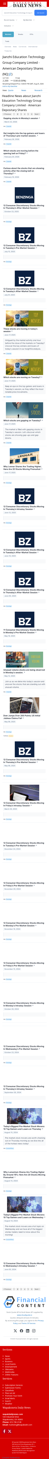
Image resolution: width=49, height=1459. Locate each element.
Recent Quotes (9, 20)
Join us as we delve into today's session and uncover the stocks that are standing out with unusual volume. (25, 684)
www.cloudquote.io (24, 1315)
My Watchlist (27, 20)
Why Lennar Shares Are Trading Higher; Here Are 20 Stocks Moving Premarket (23, 467)
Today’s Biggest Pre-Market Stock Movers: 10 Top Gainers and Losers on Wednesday (24, 1216)
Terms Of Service (28, 1323)
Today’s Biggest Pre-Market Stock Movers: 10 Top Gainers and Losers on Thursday (24, 1127)
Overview (8, 47)
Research (38, 90)
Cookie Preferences (27, 1448)
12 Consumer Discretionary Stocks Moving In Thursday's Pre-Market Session (23, 760)
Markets (8, 34)
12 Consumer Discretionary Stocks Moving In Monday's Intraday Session (23, 1004)
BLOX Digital (23, 1453)
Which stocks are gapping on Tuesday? (23, 420)
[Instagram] (33, 1331)
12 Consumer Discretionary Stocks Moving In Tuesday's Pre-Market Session (23, 246)
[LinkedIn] (27, 1331)
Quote (10, 90)
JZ (10, 74)
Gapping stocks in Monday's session (21, 118)
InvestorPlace (10, 1148)
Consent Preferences (11, 1457)
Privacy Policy (25, 1446)
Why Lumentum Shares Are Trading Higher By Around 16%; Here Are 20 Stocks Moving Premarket (24, 1175)
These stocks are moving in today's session (20, 330)
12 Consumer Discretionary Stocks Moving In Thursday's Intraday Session (23, 507)
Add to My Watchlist (9, 86)
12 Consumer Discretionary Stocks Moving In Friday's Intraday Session (23, 804)
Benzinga (8, 221)
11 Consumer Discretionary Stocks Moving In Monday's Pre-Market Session (23, 631)
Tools (7, 41)
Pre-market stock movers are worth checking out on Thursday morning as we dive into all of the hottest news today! (25, 1141)
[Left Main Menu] (4, 4)
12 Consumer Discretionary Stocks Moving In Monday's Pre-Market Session (23, 924)
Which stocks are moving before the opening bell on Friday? (20, 152)
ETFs (31, 34)
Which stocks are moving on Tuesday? (22, 377)
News (15, 47)
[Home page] (27, 4)
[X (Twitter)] (15, 1331)
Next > (37, 114)
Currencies (22, 47)
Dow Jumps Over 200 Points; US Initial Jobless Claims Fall (21, 716)
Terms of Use (15, 1446)
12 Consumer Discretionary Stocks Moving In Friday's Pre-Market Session (23, 884)
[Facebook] (21, 1331)
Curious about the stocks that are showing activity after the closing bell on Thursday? (23, 171)
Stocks (20, 34)
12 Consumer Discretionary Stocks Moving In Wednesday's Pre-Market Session (23, 1047)
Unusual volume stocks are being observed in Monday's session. (24, 671)
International (32, 47)
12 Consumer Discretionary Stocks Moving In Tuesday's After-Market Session (23, 290)
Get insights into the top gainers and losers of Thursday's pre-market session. (24, 134)
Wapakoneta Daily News (29, 1442)
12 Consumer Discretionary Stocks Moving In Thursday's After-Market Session (23, 206)
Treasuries (8, 51)
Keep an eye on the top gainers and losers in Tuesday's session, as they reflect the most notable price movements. (24, 389)
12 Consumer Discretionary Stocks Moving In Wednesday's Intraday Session (23, 1264)
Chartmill (8, 126)
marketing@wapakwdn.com (20, 1424)
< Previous (7, 114)
